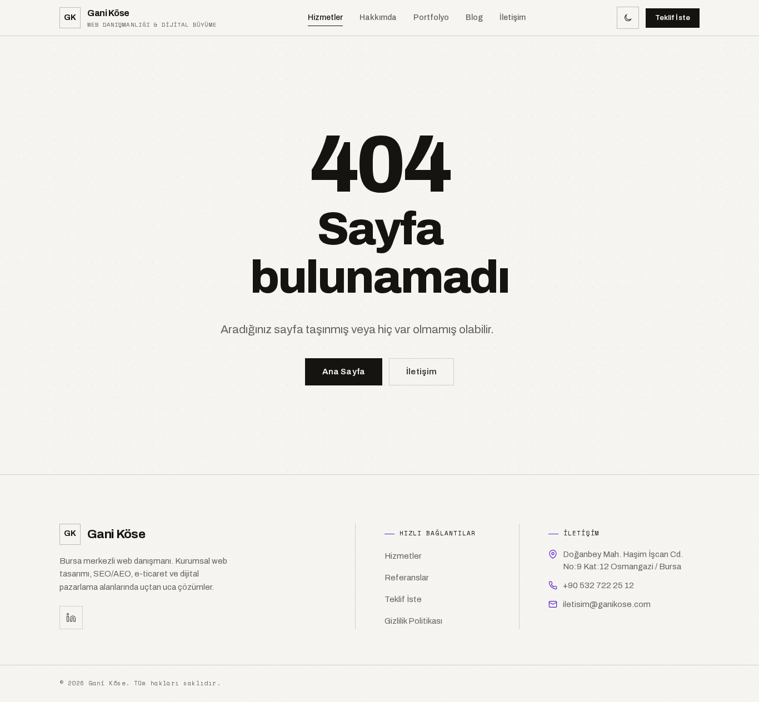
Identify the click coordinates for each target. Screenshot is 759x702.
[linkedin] (71, 617)
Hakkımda (378, 17)
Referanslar (407, 577)
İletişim (513, 17)
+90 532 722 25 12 (598, 585)
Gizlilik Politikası (413, 620)
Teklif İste (672, 18)
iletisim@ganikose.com (607, 604)
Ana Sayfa (343, 371)
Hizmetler (325, 17)
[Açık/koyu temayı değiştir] (628, 18)
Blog (474, 17)
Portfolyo (431, 17)
